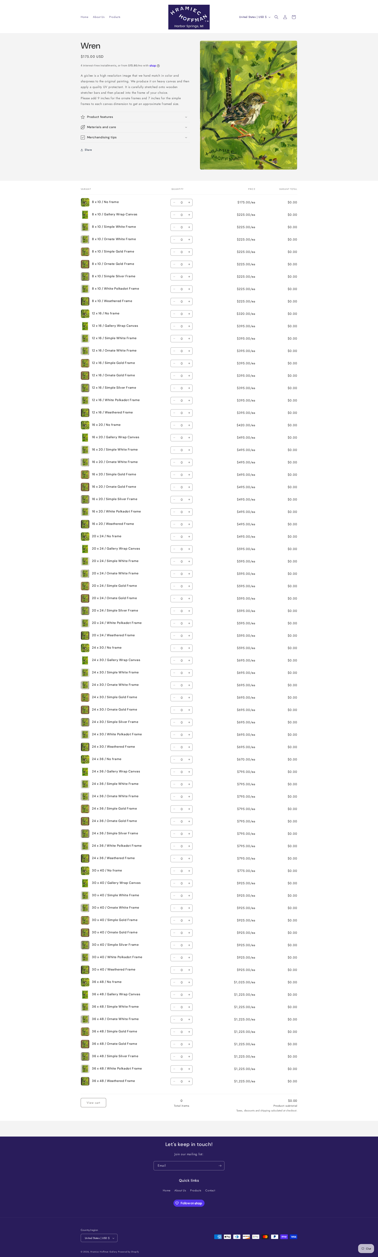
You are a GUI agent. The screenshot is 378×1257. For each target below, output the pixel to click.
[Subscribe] (220, 1165)
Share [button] (88, 150)
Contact (210, 1190)
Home (166, 1190)
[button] (276, 17)
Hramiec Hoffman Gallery (103, 1251)
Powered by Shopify (128, 1251)
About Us (180, 1190)
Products (195, 1190)
